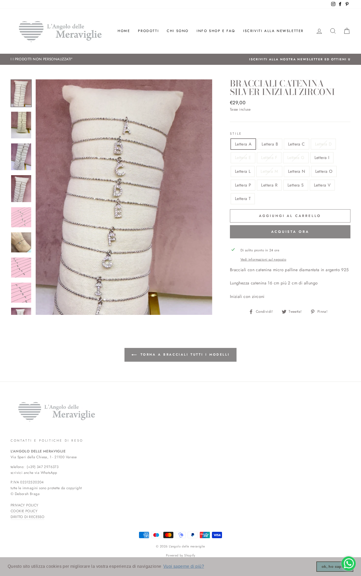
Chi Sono (178, 30)
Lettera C (296, 144)
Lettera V (322, 185)
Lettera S (296, 185)
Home (124, 30)
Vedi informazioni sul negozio (263, 259)
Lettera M (269, 171)
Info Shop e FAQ (216, 30)
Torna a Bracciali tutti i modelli (184, 354)
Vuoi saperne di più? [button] (183, 566)
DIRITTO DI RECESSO (27, 516)
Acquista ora (290, 231)
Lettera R (269, 185)
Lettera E (243, 158)
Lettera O (324, 171)
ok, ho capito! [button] (335, 566)
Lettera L (243, 171)
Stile (236, 133)
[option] (180, 59)
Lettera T (243, 199)
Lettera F (269, 158)
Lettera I (322, 158)
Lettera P (243, 185)
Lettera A (243, 144)
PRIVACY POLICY (25, 505)
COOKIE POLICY (24, 511)
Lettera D (323, 144)
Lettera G (295, 158)
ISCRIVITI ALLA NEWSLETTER (273, 30)
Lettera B (270, 144)
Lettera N (296, 171)
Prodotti (148, 30)
